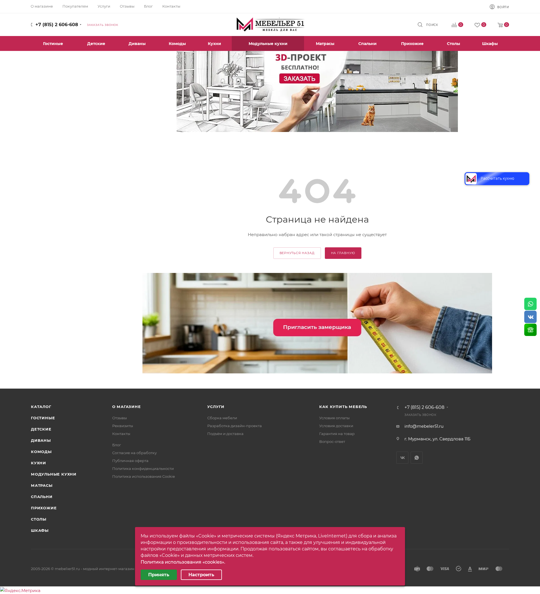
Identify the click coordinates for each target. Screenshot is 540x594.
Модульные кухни (53, 474)
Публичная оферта (130, 460)
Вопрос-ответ (332, 441)
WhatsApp (417, 458)
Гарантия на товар (337, 433)
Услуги (215, 406)
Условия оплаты (334, 418)
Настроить (201, 574)
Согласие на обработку (134, 452)
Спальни (42, 496)
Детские (41, 429)
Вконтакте (402, 458)
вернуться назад (297, 253)
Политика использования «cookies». (183, 562)
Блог (116, 445)
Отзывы (119, 418)
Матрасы (42, 485)
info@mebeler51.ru (424, 426)
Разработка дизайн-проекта (234, 425)
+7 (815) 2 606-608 (56, 24)
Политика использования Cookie (143, 476)
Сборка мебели (222, 418)
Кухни (38, 463)
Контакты (121, 433)
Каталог (41, 406)
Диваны (41, 440)
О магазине (126, 406)
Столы (38, 519)
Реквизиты (122, 425)
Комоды (41, 451)
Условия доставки (336, 425)
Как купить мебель (343, 406)
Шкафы (40, 530)
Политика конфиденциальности (143, 468)
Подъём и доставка (225, 433)
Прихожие (44, 508)
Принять (158, 574)
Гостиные (43, 418)
